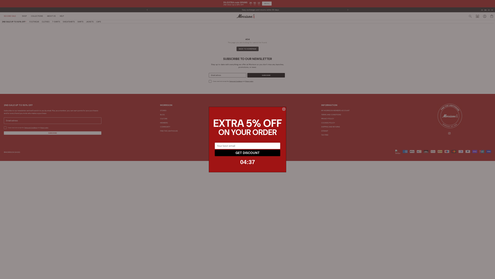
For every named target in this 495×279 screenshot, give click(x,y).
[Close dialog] (284, 109)
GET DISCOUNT (248, 153)
